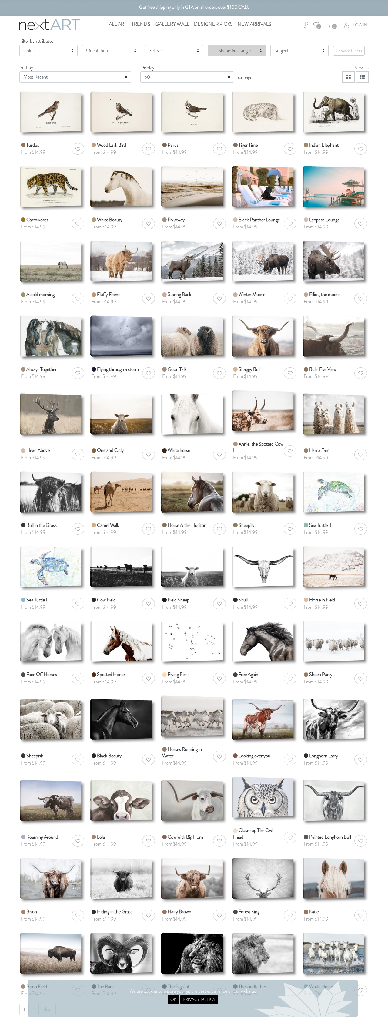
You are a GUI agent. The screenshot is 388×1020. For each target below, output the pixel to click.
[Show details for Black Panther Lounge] (265, 187)
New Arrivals (254, 24)
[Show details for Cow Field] (123, 567)
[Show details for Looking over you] (265, 717)
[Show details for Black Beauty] (123, 717)
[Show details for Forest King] (265, 880)
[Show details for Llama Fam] (335, 412)
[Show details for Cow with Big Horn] (194, 798)
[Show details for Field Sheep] (194, 567)
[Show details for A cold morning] (52, 262)
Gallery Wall (172, 24)
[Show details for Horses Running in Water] (194, 717)
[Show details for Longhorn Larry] (335, 717)
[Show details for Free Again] (265, 642)
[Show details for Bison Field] (52, 954)
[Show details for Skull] (265, 567)
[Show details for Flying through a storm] (123, 337)
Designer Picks (213, 24)
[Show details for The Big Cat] (194, 954)
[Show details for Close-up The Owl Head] (265, 798)
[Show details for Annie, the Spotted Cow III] (265, 412)
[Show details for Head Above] (52, 412)
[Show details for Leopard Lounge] (335, 187)
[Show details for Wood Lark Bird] (123, 113)
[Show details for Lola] (123, 798)
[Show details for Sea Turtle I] (52, 567)
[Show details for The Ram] (123, 954)
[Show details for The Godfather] (265, 954)
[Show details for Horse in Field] (335, 567)
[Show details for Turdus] (52, 113)
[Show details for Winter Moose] (265, 262)
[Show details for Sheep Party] (335, 642)
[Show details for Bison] (52, 880)
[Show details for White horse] (194, 412)
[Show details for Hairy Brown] (194, 880)
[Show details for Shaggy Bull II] (265, 337)
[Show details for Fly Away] (194, 187)
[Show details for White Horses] (335, 954)
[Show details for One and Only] (123, 412)
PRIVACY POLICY (199, 999)
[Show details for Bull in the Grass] (52, 493)
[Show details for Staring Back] (194, 262)
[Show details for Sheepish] (52, 717)
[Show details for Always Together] (52, 337)
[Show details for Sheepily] (265, 493)
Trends (141, 24)
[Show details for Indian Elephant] (335, 113)
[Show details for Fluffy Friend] (123, 262)
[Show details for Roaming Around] (52, 798)
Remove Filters (349, 51)
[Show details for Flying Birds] (194, 642)
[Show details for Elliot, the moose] (335, 262)
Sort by (26, 67)
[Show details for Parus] (194, 113)
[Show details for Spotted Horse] (123, 642)
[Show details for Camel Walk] (123, 493)
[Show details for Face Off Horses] (52, 642)
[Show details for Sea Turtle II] (335, 493)
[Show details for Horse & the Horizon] (194, 493)
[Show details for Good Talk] (194, 337)
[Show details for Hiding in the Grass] (123, 880)
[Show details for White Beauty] (123, 187)
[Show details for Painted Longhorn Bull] (335, 798)
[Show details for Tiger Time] (265, 113)
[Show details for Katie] (335, 880)
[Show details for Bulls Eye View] (335, 337)
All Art (117, 24)
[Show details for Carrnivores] (52, 187)
